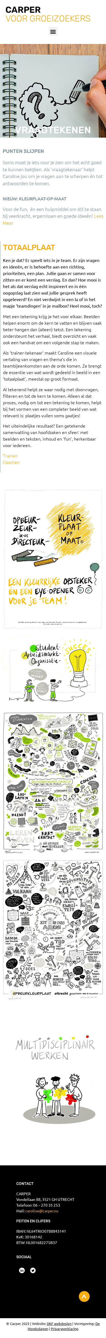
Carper (23, 10)
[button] (53, 31)
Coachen (11, 462)
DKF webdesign (59, 1323)
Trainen (10, 455)
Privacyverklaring (65, 1328)
